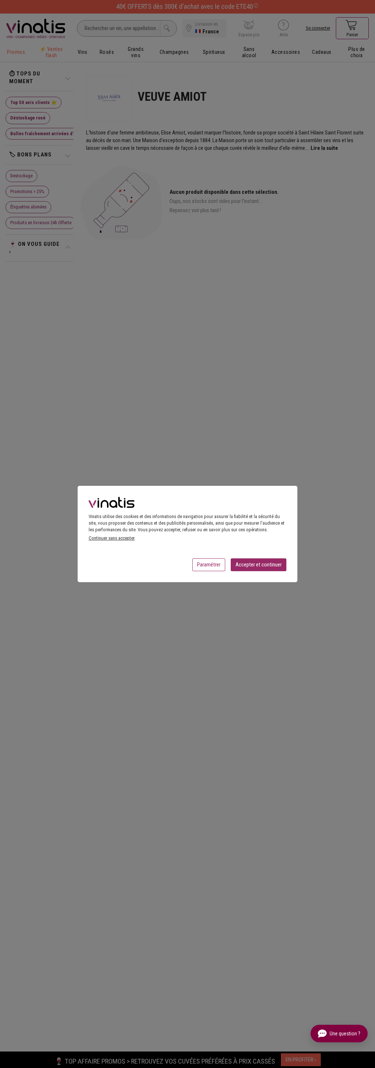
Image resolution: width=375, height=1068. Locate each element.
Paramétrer (208, 564)
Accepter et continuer (258, 564)
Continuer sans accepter (112, 538)
